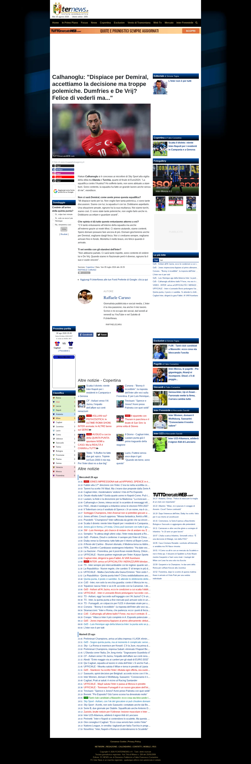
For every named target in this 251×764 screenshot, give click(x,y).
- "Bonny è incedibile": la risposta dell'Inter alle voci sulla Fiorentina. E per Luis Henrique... (134, 607)
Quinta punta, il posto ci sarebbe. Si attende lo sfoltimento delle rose (118, 579)
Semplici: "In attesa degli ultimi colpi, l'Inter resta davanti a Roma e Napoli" (122, 534)
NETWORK (99, 747)
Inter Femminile (162, 410)
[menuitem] (196, 23)
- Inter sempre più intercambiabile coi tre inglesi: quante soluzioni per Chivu (124, 565)
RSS (154, 747)
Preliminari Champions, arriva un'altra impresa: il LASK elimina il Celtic (120, 638)
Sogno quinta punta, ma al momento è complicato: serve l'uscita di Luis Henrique (128, 642)
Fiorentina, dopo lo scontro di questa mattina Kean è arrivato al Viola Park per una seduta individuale (174, 575)
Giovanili (158, 387)
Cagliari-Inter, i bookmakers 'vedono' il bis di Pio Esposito (113, 492)
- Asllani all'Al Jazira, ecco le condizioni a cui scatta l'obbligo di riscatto (122, 589)
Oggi (156, 260)
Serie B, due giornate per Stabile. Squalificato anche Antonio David (118, 708)
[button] (64, 229)
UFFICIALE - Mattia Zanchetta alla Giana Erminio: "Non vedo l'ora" (118, 572)
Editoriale (159, 76)
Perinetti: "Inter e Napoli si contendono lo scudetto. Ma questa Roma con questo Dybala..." (130, 718)
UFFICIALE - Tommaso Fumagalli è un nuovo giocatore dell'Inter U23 (119, 687)
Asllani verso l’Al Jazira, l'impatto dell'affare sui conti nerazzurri (118, 656)
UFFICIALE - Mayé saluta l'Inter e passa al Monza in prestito (115, 684)
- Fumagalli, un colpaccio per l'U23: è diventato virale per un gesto (119, 603)
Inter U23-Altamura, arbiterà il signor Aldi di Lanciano (111, 715)
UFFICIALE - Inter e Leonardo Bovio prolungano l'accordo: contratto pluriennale (124, 593)
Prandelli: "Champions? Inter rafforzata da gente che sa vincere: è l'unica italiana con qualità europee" (136, 520)
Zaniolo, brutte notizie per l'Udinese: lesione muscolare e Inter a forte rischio (123, 712)
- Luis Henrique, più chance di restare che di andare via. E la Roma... (121, 530)
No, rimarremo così (63, 225)
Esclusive (159, 341)
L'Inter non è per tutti (94, 627)
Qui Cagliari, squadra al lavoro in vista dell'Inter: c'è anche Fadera (117, 663)
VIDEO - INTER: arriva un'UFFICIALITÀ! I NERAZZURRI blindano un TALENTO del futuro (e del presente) (197, 285)
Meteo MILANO (64, 357)
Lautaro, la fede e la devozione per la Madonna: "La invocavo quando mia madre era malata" (131, 499)
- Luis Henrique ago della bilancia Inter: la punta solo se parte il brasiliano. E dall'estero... (132, 624)
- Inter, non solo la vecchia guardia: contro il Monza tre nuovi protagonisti (123, 582)
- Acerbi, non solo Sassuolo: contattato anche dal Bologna (119, 705)
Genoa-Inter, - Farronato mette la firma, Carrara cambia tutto (182, 395)
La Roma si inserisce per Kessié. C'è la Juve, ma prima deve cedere (121, 645)
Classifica (58, 393)
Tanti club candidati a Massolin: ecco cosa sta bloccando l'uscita (119, 698)
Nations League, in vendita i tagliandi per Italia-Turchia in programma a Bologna (125, 725)
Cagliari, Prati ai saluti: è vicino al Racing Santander (110, 680)
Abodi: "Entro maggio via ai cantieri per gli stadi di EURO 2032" (116, 659)
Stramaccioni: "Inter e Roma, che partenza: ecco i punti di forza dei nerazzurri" (124, 610)
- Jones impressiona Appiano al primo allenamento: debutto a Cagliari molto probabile (130, 621)
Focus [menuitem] (84, 22)
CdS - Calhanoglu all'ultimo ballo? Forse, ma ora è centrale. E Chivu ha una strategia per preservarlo (195, 281)
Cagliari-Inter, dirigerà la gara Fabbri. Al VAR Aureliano (112, 558)
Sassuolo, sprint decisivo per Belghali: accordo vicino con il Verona (118, 673)
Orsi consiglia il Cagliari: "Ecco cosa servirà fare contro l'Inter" (115, 722)
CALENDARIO (125, 747)
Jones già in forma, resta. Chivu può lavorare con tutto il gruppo (118, 527)
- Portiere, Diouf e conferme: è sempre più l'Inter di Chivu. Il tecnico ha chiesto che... (129, 537)
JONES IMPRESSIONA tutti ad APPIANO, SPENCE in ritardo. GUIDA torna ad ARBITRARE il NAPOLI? (140, 481)
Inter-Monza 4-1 (164, 191)
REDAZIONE (111, 747)
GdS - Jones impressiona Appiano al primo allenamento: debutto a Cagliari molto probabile (191, 268)
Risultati (64, 234)
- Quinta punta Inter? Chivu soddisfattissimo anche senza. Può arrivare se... (130, 575)
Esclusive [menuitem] (119, 22)
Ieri (161, 260)
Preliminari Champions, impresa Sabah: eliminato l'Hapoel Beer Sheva (120, 649)
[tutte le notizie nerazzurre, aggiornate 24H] (70, 8)
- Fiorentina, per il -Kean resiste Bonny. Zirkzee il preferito (121, 551)
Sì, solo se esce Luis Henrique (64, 219)
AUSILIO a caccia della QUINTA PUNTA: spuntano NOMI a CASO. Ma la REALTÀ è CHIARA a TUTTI (94, 441)
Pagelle (158, 364)
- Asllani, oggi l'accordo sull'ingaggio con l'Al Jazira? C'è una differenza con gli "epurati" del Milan (135, 596)
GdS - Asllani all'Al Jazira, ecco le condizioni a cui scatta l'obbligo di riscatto (185, 264)
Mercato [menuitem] (169, 22)
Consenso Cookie (118, 742)
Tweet (103, 334)
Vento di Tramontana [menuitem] (139, 22)
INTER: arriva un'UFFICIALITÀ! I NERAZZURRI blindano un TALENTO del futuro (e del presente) (137, 561)
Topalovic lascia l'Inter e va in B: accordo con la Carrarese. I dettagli (118, 586)
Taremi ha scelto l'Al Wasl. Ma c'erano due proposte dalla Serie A (117, 488)
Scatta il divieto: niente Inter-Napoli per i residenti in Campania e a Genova (122, 523)
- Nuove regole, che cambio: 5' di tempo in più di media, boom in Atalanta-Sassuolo (134, 568)
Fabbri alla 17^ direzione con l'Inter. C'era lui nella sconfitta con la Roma (121, 485)
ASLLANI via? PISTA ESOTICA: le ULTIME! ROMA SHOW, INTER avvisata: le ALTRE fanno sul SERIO (95, 423)
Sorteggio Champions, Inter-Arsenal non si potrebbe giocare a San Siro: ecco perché (127, 513)
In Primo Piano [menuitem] (70, 22)
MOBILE (147, 747)
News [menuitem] (94, 22)
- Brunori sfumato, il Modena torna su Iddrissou (118, 544)
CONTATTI (137, 747)
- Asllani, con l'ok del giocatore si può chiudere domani (117, 701)
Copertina (90, 267)
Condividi (87, 334)
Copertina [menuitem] (105, 22)
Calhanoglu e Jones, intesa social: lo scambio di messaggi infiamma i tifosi (122, 502)
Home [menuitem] (55, 22)
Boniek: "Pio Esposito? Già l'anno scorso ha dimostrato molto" (115, 694)
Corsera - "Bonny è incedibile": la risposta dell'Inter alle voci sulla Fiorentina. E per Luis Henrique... (194, 271)
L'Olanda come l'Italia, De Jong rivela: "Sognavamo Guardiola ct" (117, 652)
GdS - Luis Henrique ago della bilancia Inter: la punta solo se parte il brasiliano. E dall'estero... (192, 278)
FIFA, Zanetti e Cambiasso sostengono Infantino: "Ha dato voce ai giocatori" (123, 547)
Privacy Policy (134, 742)
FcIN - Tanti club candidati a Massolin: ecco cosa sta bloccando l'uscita (182, 349)
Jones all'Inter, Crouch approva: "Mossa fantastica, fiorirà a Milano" (118, 516)
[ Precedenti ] (64, 351)
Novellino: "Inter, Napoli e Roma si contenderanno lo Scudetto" (116, 729)
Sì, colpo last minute (63, 214)
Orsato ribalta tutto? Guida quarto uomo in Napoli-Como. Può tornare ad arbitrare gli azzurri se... (133, 495)
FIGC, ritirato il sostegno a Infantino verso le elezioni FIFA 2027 (116, 506)
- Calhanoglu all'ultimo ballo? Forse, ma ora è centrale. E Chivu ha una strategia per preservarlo (135, 614)
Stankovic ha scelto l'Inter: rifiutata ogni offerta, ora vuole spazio (119, 670)
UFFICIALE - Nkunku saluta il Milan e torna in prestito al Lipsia (116, 666)
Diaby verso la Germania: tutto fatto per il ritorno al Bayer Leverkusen (119, 541)
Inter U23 (159, 433)
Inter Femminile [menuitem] (184, 22)
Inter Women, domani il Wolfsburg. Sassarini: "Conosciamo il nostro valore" (122, 677)
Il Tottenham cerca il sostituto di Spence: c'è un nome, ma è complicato (120, 509)
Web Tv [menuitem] (157, 22)
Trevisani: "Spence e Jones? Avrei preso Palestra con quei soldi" (137, 404)
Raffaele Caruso (87, 270)
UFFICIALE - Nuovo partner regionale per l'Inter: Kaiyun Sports (116, 554)
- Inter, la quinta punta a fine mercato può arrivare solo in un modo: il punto (123, 600)
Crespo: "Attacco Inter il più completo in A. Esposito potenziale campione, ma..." (124, 617)
